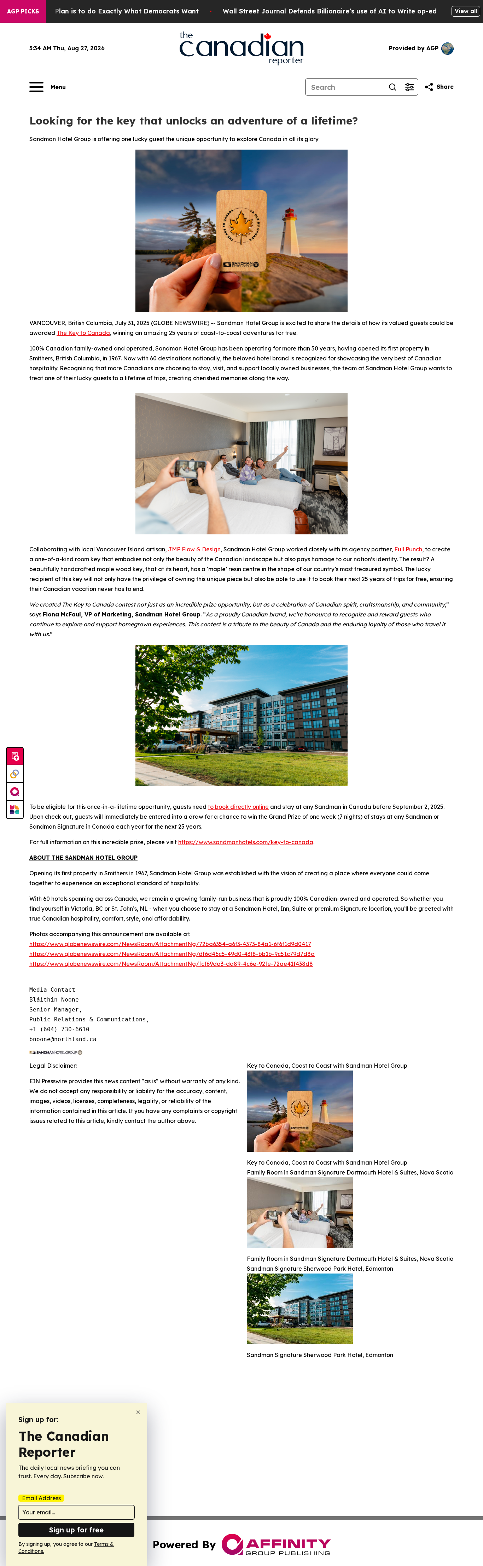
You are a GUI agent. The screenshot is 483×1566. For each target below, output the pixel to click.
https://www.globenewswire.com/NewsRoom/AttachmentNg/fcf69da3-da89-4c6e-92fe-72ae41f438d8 (171, 963)
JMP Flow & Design (194, 549)
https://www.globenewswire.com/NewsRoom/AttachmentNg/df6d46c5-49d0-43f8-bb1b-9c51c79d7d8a (172, 953)
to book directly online (238, 806)
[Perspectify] (15, 774)
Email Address (41, 1498)
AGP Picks (23, 11)
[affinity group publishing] (15, 792)
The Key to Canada (83, 332)
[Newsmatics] (15, 809)
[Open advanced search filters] (409, 87)
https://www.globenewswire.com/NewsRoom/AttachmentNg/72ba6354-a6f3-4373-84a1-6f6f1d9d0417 (170, 943)
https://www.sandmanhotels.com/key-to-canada (245, 842)
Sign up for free (76, 1529)
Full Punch (408, 549)
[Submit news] (15, 756)
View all (466, 10)
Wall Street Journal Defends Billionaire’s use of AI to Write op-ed (330, 11)
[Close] (138, 1412)
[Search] (392, 87)
